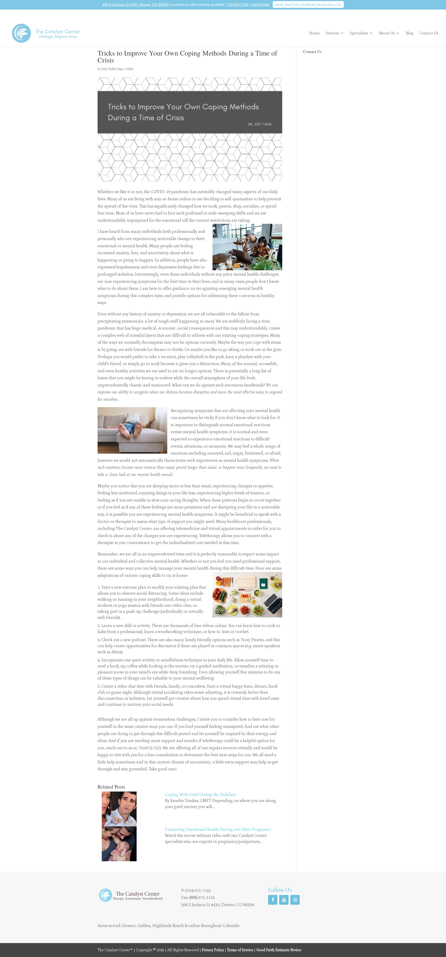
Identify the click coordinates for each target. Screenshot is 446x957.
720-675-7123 (238, 5)
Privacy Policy (213, 950)
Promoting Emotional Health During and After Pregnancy (218, 829)
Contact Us (429, 33)
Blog (409, 33)
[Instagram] (295, 899)
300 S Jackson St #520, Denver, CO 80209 (135, 5)
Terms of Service (240, 950)
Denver (128, 925)
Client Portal (260, 5)
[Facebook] (272, 899)
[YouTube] (284, 899)
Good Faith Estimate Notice (278, 950)
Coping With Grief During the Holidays (200, 794)
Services (332, 33)
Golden (144, 925)
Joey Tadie (108, 69)
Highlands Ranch (168, 925)
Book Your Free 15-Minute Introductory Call (308, 5)
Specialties (359, 33)
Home (314, 33)
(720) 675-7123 (198, 890)
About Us (387, 33)
